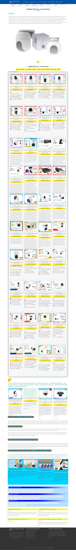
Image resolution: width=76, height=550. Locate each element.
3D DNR (59, 69)
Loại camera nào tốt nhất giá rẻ (38, 491)
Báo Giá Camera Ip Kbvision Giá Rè (61, 471)
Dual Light (22, 69)
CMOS (39, 69)
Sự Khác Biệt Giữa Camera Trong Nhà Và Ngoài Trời (50, 519)
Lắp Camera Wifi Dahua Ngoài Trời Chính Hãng (36, 496)
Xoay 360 (43, 69)
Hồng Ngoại (29, 69)
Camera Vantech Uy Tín (30, 537)
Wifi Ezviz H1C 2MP (45, 323)
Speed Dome (48, 69)
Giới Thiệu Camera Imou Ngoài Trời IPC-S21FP (30, 469)
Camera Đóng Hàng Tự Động (14, 509)
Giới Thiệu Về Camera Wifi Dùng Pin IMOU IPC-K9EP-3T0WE (15, 469)
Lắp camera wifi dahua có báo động (22, 498)
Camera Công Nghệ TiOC (13, 71)
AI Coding (52, 69)
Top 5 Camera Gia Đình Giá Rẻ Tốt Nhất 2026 (17, 519)
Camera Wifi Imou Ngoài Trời (33, 498)
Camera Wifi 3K (47, 496)
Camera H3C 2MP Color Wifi (30, 355)
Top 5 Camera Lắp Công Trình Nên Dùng (15, 491)
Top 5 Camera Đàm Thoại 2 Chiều (48, 489)
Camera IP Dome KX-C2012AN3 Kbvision (55, 383)
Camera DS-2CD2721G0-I (17, 383)
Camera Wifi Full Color (12, 498)
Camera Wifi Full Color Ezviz (38, 9)
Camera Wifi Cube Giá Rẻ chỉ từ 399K (57, 496)
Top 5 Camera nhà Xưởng (48, 491)
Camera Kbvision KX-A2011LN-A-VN (42, 383)
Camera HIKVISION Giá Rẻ (30, 535)
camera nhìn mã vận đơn (25, 489)
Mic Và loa (18, 69)
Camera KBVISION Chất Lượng (31, 531)
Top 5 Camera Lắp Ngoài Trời (27, 491)
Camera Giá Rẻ (50, 547)
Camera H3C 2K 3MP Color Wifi (59, 323)
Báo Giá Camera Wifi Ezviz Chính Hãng (21, 386)
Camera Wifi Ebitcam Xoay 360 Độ (14, 496)
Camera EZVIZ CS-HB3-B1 (59, 116)
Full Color (33, 69)
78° (25, 69)
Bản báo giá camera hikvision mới (14, 489)
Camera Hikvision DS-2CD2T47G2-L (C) (28, 383)
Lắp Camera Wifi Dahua (24, 496)
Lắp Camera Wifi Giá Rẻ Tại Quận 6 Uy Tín (46, 384)
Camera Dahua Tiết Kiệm (30, 533)
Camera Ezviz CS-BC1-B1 (45, 116)
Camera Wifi (37, 384)
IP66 (55, 69)
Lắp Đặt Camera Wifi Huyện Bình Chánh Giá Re (25, 384)
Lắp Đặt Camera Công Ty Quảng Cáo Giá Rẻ (45, 470)
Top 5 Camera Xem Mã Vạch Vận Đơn (36, 489)
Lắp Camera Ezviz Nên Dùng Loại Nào (47, 509)
